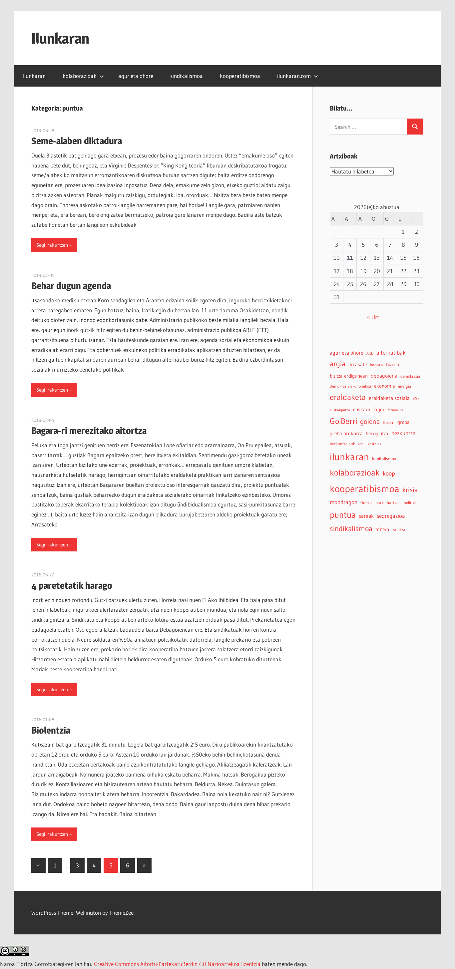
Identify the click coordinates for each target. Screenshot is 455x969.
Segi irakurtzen (52, 245)
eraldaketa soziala (389, 398)
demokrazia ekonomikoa (350, 386)
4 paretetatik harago (71, 585)
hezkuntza (403, 433)
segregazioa (391, 515)
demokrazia (410, 376)
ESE (416, 398)
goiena (370, 421)
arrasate (357, 365)
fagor (379, 410)
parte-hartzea (388, 502)
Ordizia (366, 502)
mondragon (343, 502)
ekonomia (384, 386)
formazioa (396, 410)
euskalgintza (340, 410)
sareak (366, 515)
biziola (392, 365)
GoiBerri (343, 421)
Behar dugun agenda (71, 285)
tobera (382, 529)
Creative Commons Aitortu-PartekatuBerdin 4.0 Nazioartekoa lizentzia (177, 963)
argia (337, 363)
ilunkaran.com (294, 75)
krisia (410, 490)
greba (403, 422)
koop (389, 473)
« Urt (373, 317)
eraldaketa (348, 397)
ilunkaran (349, 457)
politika (410, 502)
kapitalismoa (384, 459)
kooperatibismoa (240, 75)
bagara (376, 365)
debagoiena (384, 375)
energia (404, 386)
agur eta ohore (135, 75)
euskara (361, 410)
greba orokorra (346, 434)
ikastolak (373, 443)
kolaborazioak (80, 75)
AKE (369, 353)
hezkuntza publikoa (346, 443)
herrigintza (377, 434)
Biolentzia (50, 730)
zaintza (398, 529)
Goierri (388, 422)
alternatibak (391, 352)
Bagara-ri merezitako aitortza (89, 430)
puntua (343, 514)
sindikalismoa (186, 75)
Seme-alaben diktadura (76, 141)
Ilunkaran (60, 38)
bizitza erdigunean (349, 376)
